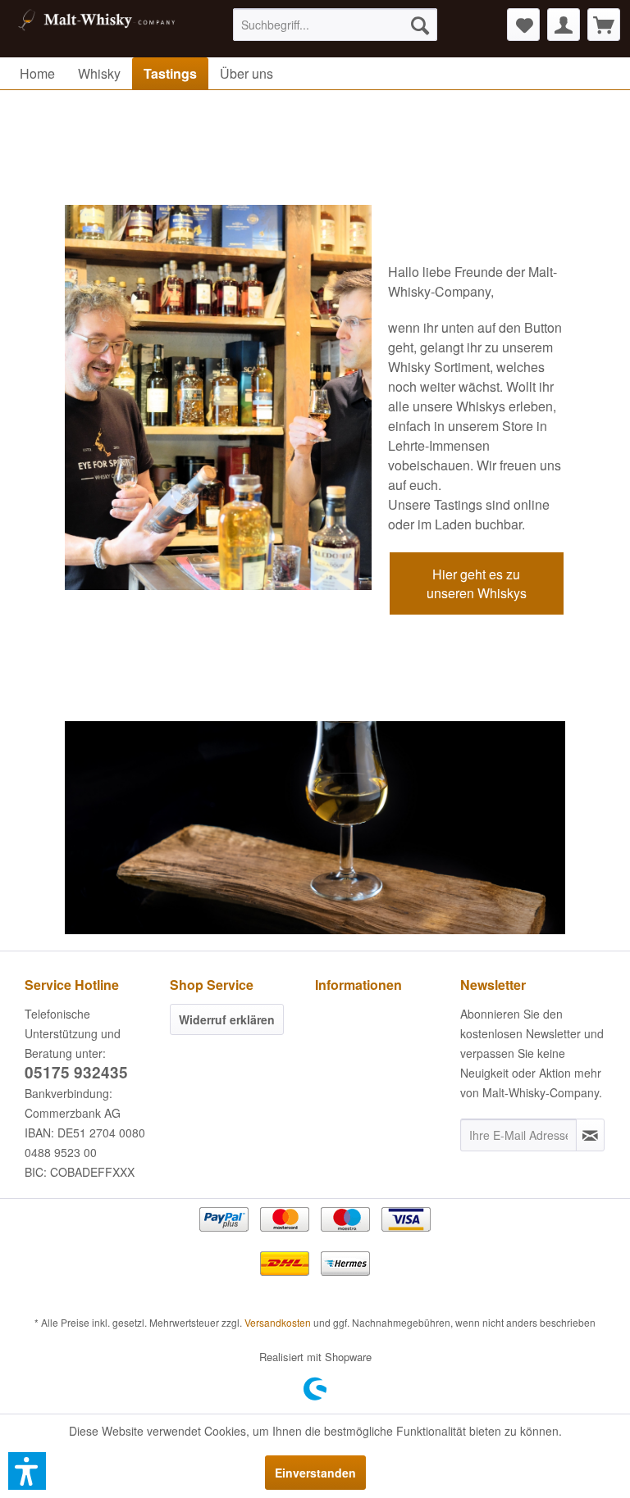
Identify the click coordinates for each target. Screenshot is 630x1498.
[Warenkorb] (603, 24)
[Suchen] (420, 24)
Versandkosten (277, 1322)
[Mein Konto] (563, 24)
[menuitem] (335, 24)
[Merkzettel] (523, 24)
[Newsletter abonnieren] (590, 1135)
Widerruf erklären (227, 1019)
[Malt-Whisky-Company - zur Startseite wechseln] (95, 28)
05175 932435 (76, 1072)
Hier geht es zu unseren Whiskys (477, 583)
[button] (27, 1471)
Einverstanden (315, 1472)
